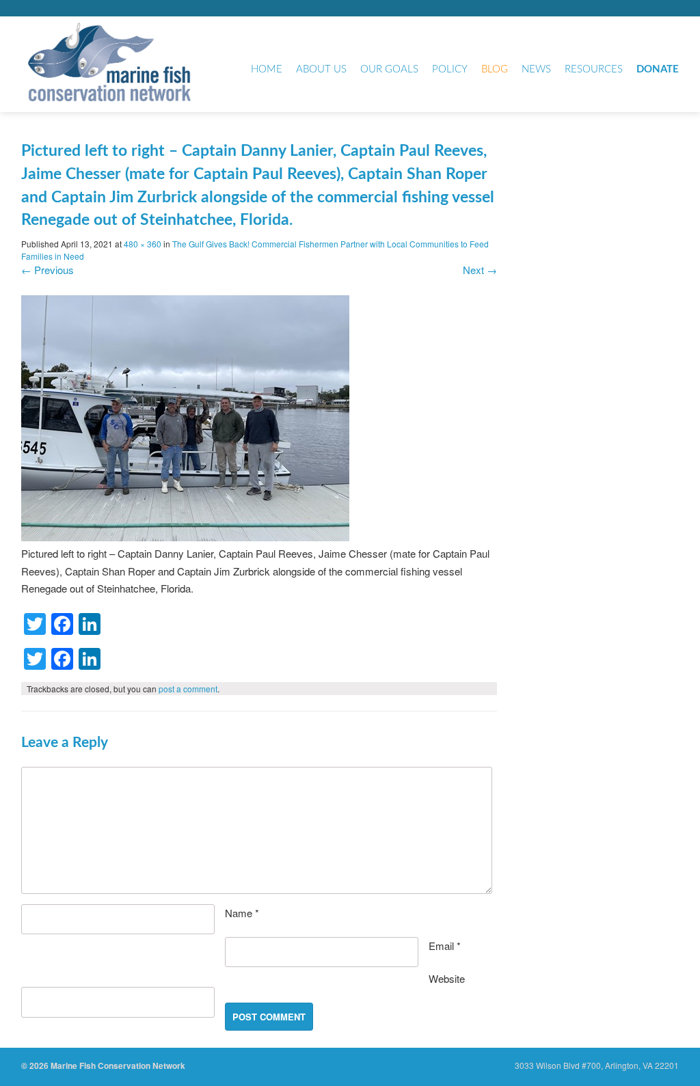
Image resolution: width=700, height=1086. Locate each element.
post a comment (188, 688)
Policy (450, 69)
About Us (321, 69)
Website (447, 978)
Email (445, 945)
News (536, 69)
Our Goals (389, 69)
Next (480, 269)
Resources (594, 69)
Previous (47, 269)
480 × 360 (142, 243)
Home (266, 69)
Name (242, 913)
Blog (494, 69)
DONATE (657, 69)
